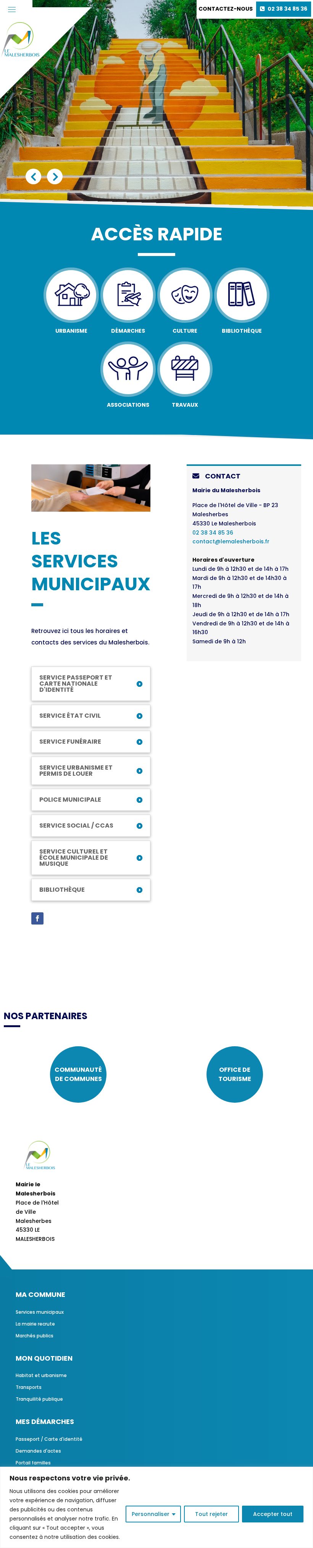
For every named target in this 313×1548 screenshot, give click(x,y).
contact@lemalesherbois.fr (230, 541)
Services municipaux (40, 1312)
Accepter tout (272, 1514)
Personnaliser (150, 1514)
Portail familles (33, 1462)
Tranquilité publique (39, 1399)
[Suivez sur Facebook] (37, 918)
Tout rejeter (211, 1514)
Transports (29, 1387)
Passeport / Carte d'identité (49, 1439)
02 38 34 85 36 (287, 9)
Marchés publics (34, 1335)
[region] (156, 1507)
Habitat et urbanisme (41, 1375)
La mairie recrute (35, 1324)
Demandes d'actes (38, 1451)
